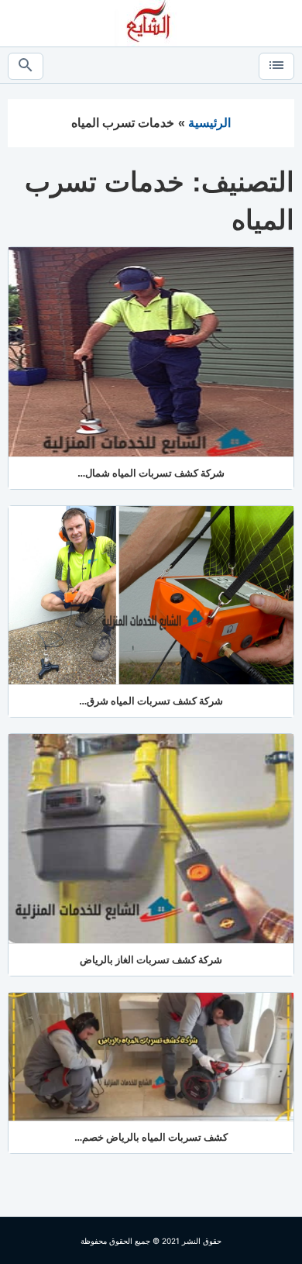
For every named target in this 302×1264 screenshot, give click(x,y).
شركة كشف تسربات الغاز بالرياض (151, 959)
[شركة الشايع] (151, 22)
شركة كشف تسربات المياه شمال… (151, 473)
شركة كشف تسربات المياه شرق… (151, 700)
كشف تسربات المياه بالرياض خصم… (151, 1137)
